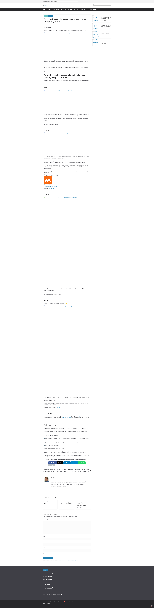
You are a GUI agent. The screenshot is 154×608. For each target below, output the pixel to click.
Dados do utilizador (47, 576)
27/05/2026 (104, 35)
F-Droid (72, 23)
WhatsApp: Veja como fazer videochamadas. (67, 502)
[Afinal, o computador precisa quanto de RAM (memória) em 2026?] (96, 34)
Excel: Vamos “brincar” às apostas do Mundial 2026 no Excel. (106, 26)
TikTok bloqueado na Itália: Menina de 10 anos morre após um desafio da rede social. (78, 470)
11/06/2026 (104, 28)
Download (46, 184)
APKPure (66, 23)
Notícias (70, 9)
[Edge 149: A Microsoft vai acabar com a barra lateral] (96, 42)
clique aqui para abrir (82, 416)
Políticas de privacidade (48, 579)
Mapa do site (47, 584)
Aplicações (51, 16)
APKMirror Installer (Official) (50, 186)
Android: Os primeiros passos (50, 502)
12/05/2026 (104, 43)
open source (61, 398)
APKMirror (63, 23)
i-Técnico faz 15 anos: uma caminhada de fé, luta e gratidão (106, 18)
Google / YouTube (92, 9)
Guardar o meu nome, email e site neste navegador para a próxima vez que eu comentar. (64, 554)
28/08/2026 (104, 20)
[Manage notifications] (151, 606)
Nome (44, 536)
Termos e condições (47, 592)
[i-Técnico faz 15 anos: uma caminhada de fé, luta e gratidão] (96, 18)
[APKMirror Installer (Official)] (48, 177)
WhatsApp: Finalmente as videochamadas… (82, 503)
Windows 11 (76, 9)
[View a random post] (110, 9)
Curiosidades (56, 9)
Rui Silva (51, 23)
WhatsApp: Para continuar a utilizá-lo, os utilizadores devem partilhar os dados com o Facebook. (55, 471)
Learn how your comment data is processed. (70, 560)
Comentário (46, 520)
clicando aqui (69, 122)
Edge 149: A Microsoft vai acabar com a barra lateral (106, 42)
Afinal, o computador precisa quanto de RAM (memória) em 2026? (105, 34)
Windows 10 (83, 9)
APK (60, 23)
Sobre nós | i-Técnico (48, 582)
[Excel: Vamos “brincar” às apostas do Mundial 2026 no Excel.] (96, 26)
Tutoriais (63, 9)
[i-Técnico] (44, 9)
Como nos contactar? (48, 573)
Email (44, 542)
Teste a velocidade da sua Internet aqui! (52, 594)
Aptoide (69, 23)
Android (49, 9)
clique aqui (58, 407)
